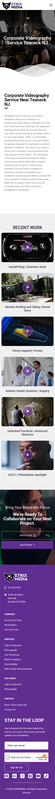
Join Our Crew (11, 629)
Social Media (10, 664)
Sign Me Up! (16, 767)
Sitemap (26, 792)
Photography (10, 650)
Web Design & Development (18, 669)
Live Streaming (11, 654)
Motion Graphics (12, 659)
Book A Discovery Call (15, 705)
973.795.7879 (14, 587)
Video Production (13, 645)
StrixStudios (10, 625)
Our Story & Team (13, 620)
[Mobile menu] (51, 5)
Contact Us (10, 709)
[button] (27, 247)
